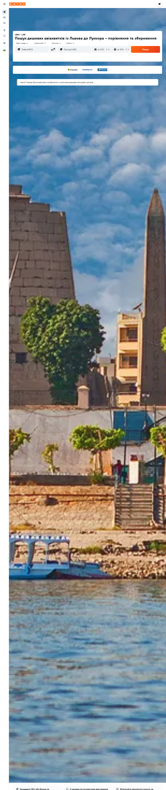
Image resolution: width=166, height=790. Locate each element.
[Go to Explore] (4, 30)
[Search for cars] (4, 22)
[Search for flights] (4, 12)
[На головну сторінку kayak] (17, 4)
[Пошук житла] (4, 17)
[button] (4, 4)
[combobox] (22, 43)
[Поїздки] (4, 43)
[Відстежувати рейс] (4, 35)
